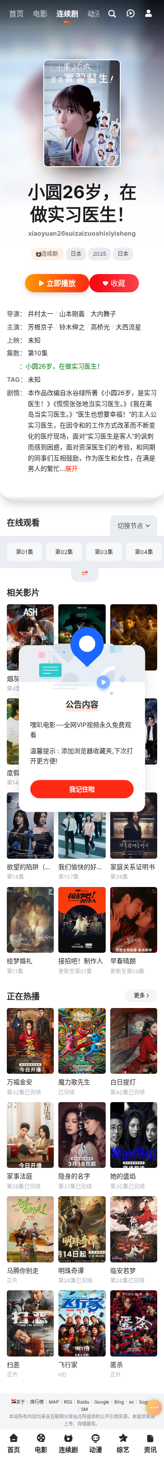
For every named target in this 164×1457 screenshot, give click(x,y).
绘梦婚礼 (19, 961)
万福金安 (19, 1082)
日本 (76, 253)
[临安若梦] (133, 1229)
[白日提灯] (133, 1041)
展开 (71, 468)
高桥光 (100, 327)
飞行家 (67, 1364)
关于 (20, 1401)
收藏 (118, 283)
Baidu (83, 1401)
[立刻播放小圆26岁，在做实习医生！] (82, 113)
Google (101, 1401)
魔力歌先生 (74, 1082)
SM (84, 1409)
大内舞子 (103, 313)
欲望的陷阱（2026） (30, 867)
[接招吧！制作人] (81, 920)
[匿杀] (133, 1323)
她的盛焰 (123, 1176)
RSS (68, 1401)
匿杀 (116, 1364)
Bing (119, 1401)
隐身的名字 (74, 1176)
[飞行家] (81, 1323)
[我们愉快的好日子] (81, 825)
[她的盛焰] (133, 1135)
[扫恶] (30, 1323)
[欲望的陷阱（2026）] (30, 825)
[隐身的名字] (81, 1135)
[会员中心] (148, 13)
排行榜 (37, 1401)
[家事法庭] (30, 1135)
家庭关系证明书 (132, 867)
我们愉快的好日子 (81, 867)
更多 (139, 995)
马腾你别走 (23, 1270)
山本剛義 (72, 313)
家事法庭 (19, 1176)
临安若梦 (123, 1270)
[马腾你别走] (30, 1229)
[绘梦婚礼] (30, 920)
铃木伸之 (72, 327)
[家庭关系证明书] (133, 825)
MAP (54, 1401)
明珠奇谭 (71, 1270)
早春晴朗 (123, 961)
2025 (99, 253)
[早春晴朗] (133, 920)
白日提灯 (123, 1082)
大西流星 (128, 327)
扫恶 (13, 1364)
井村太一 (40, 313)
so (131, 1401)
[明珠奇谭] (81, 1229)
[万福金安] (30, 1041)
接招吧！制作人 (80, 961)
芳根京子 (40, 327)
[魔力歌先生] (81, 1041)
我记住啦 (82, 788)
